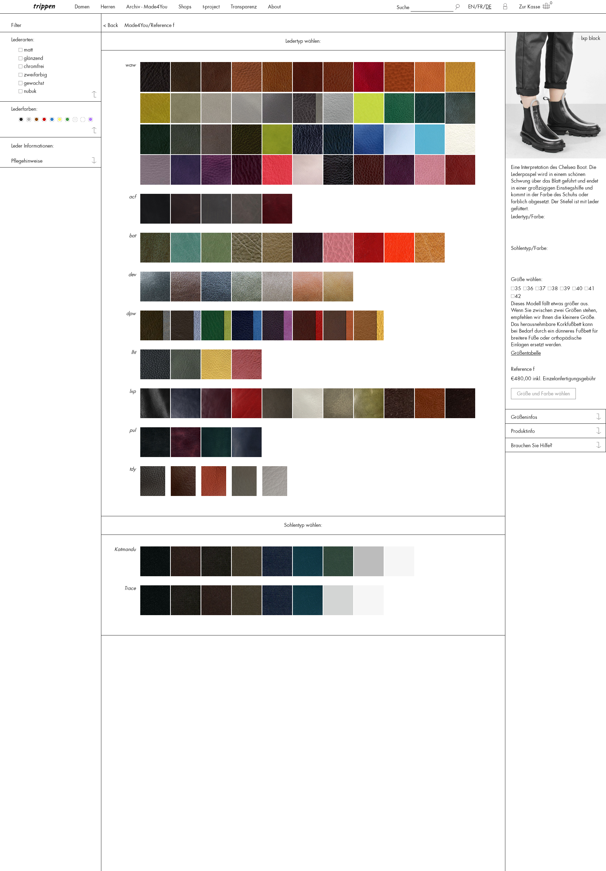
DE (488, 7)
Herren (108, 7)
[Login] (505, 6)
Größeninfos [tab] (524, 417)
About (274, 7)
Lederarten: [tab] (22, 39)
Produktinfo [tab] (523, 431)
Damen (82, 7)
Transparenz (244, 7)
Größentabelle (526, 353)
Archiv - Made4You (146, 7)
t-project (211, 7)
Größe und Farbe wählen (543, 393)
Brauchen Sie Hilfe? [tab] (531, 445)
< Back (110, 25)
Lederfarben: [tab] (24, 109)
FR (480, 7)
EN (471, 7)
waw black (588, 38)
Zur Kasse (529, 7)
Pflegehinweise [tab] (26, 161)
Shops (185, 7)
